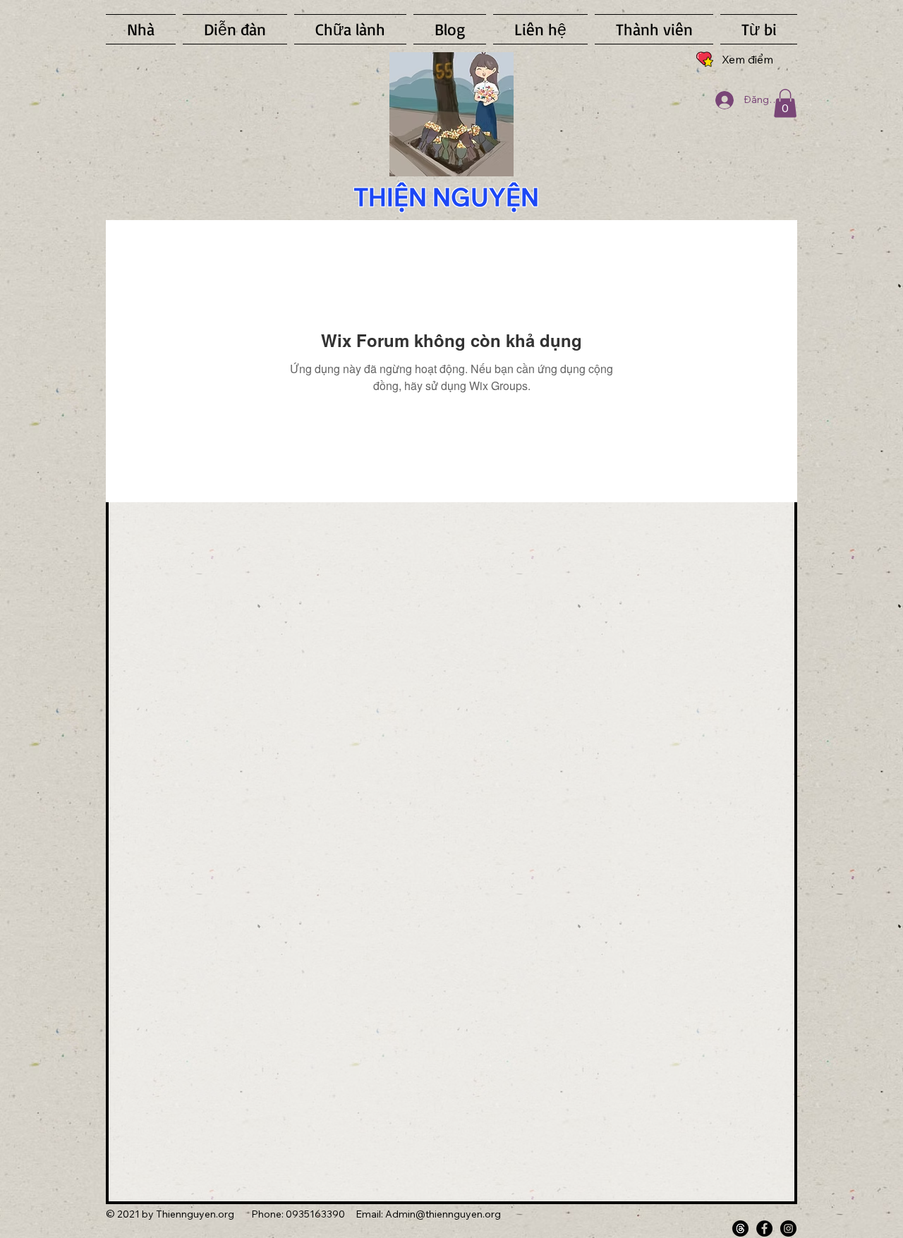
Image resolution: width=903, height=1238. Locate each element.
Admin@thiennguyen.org (443, 1214)
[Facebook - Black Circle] (764, 1228)
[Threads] (740, 1228)
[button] (785, 103)
